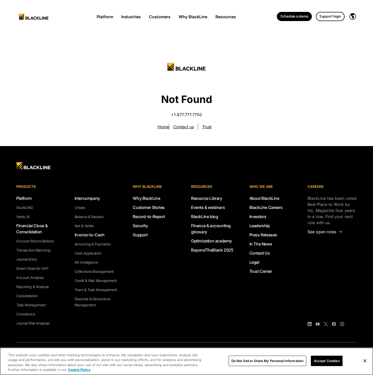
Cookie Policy (79, 370)
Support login (330, 16)
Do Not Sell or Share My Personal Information (267, 361)
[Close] (364, 360)
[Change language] (353, 16)
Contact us (183, 126)
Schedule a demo (294, 16)
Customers (160, 16)
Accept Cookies (327, 361)
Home (163, 126)
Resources (225, 16)
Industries (131, 16)
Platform (105, 16)
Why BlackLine (193, 16)
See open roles (322, 231)
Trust (207, 126)
